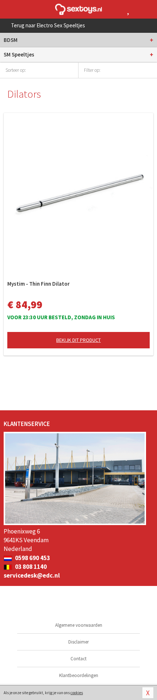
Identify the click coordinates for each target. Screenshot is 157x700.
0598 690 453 (32, 558)
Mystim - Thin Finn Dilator (38, 283)
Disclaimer (78, 642)
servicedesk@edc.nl (32, 575)
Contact (78, 659)
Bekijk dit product (78, 340)
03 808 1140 (30, 567)
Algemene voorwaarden (78, 625)
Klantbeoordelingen (78, 675)
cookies (76, 692)
